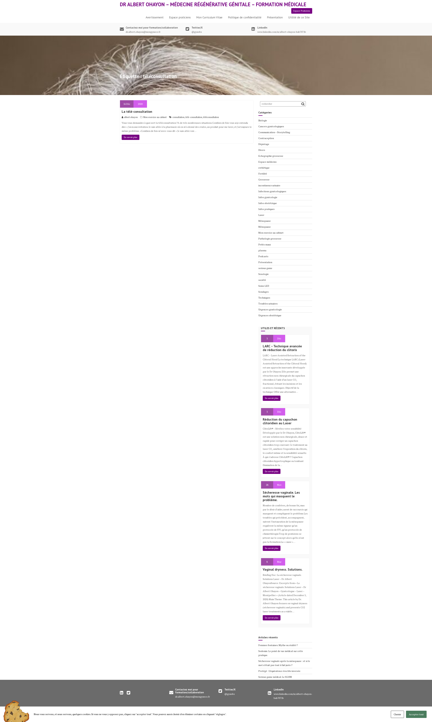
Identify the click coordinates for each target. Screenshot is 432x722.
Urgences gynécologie (270, 309)
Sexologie (263, 274)
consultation (178, 117)
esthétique (263, 167)
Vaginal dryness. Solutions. (283, 569)
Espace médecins (267, 161)
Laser (261, 215)
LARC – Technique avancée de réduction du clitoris (282, 348)
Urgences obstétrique (269, 315)
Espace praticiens (180, 17)
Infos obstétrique (267, 203)
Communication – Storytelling (274, 132)
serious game (265, 268)
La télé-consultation (137, 111)
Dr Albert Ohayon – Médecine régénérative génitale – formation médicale (213, 4)
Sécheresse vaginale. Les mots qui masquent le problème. (281, 496)
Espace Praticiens (301, 10)
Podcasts (263, 256)
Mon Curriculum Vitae (209, 17)
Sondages (263, 291)
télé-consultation (193, 117)
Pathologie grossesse (269, 238)
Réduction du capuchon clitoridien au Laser (280, 421)
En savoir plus (130, 137)
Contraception (266, 138)
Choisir (397, 714)
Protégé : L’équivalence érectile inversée (279, 671)
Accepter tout (416, 714)
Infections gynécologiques (272, 191)
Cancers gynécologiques (271, 126)
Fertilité (262, 173)
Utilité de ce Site (299, 17)
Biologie (262, 120)
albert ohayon (131, 117)
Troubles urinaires (268, 303)
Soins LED (263, 285)
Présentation (275, 17)
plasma (262, 250)
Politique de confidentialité (244, 17)
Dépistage (263, 144)
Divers (261, 150)
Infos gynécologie (267, 197)
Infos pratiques (266, 209)
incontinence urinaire (269, 185)
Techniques (264, 297)
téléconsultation (211, 117)
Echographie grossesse (270, 155)
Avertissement (155, 17)
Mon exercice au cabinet (155, 117)
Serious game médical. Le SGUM (275, 676)
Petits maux (264, 244)
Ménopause (264, 220)
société (262, 280)
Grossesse (263, 179)
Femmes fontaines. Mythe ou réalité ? (278, 645)
